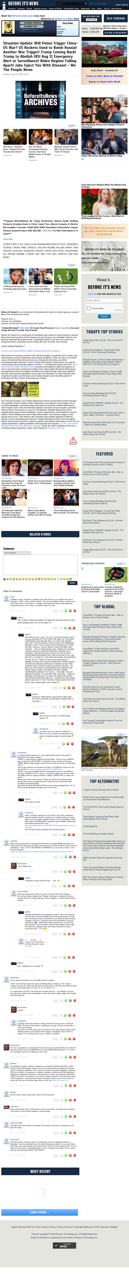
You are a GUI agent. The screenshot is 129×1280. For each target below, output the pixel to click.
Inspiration (85, 8)
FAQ (38, 1227)
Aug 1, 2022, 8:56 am (25, 1039)
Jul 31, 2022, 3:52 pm (18, 1057)
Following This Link (55, 428)
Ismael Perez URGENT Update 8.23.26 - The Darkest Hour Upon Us (103, 404)
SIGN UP (92, 294)
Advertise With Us (26, 1227)
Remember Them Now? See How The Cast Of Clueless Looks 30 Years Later (13, 484)
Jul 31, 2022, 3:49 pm (25, 1015)
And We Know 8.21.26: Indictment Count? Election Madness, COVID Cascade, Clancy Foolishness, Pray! (102, 689)
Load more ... (40, 1212)
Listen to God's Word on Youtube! (104, 76)
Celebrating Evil (90, 826)
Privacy (53, 1227)
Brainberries (8, 292)
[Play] (104, 52)
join (14, 319)
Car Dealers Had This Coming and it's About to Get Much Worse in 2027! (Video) (104, 463)
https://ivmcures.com (60, 1080)
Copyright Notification (83, 1227)
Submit (104, 316)
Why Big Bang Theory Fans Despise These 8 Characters (102, 125)
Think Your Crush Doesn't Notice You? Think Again (40, 482)
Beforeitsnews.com (22, 15)
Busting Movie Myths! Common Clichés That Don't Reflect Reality (64, 483)
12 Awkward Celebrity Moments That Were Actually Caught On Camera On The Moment (13, 513)
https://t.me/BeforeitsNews (95, 262)
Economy (21, 8)
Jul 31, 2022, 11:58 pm (18, 1116)
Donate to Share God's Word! (104, 81)
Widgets (114, 1227)
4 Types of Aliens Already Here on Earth (101, 790)
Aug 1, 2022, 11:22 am (33, 834)
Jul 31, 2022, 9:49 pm (25, 971)
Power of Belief (55, 8)
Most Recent (116, 8)
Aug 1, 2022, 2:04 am (17, 1133)
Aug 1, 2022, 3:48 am (47, 744)
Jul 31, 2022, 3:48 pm (25, 871)
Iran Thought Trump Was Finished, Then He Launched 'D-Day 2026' (102, 722)
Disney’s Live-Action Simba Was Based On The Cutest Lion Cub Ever (104, 769)
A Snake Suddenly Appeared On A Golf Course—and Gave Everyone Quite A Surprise (114, 591)
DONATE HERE (91, 20)
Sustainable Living (71, 8)
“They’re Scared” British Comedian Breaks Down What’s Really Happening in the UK (102, 868)
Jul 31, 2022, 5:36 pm (18, 1100)
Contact (44, 1227)
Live (93, 8)
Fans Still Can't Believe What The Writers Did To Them (103, 185)
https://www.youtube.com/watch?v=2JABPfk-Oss (44, 769)
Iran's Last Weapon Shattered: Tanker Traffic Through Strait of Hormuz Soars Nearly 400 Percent (102, 374)
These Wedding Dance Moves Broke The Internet (66, 511)
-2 (59, 748)
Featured (11, 8)
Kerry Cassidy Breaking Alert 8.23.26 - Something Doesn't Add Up (100, 394)
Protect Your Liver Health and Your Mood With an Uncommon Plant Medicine (103, 798)
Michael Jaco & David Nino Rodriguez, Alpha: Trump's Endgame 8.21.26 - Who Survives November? (103, 663)
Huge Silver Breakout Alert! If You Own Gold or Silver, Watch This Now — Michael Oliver (103, 414)
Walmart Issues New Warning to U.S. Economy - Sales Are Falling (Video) (104, 423)
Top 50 (106, 8)
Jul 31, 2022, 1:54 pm (18, 857)
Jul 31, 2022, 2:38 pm (18, 1000)
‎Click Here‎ (47, 231)
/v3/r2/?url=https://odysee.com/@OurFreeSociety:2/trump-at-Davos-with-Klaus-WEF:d (41, 852)
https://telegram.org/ (116, 254)
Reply (56, 611)
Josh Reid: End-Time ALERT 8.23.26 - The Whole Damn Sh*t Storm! (102, 433)
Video (99, 8)
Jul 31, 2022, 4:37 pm (25, 905)
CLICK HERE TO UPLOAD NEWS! (115, 33)
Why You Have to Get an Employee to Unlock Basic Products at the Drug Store (103, 878)
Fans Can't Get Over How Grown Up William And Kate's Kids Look (39, 289)
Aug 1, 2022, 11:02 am (33, 807)
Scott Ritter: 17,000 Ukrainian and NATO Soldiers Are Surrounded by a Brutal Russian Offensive (103, 651)
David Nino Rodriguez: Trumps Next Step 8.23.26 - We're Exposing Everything (101, 351)
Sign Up (125, 5)
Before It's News (23, 3)
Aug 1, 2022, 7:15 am (25, 793)
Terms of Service (65, 1227)
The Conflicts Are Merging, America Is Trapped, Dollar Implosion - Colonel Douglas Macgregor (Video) (104, 711)
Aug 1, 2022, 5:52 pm (18, 1155)
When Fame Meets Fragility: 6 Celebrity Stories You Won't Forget (40, 512)
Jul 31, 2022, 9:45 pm (33, 688)
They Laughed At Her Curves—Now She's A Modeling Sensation (102, 217)
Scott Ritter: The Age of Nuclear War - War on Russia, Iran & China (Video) (103, 473)
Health (29, 8)
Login (118, 5)
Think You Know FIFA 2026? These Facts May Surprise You (65, 289)
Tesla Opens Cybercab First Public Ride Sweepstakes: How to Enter (101, 818)
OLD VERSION (116, 18)
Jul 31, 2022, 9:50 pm (33, 886)
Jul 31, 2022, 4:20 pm (18, 1085)
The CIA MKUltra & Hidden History (98, 834)
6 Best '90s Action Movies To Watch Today (101, 155)
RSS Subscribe (102, 1227)
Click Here (8, 239)
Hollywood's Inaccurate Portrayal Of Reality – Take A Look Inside (92, 589)
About (14, 1227)
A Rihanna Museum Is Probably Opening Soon (15, 287)
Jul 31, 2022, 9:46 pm (47, 723)
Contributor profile (25, 32)
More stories (37, 32)
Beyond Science (40, 8)
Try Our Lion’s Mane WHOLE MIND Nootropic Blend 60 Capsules (30, 351)
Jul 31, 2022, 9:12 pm (25, 628)
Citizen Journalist (62, 328)
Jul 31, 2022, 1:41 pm (18, 611)
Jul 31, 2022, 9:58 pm (33, 934)
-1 (61, 871)
